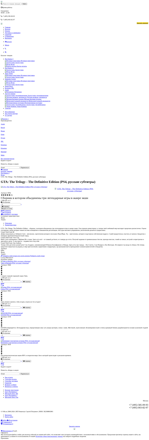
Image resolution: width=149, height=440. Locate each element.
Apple (7, 90)
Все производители (7, 159)
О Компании (9, 36)
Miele (2, 155)
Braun (3, 131)
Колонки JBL (9, 88)
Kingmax (4, 145)
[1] (2, 195)
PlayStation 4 (9, 68)
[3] (5, 195)
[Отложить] (2, 285)
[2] (4, 195)
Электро (8, 108)
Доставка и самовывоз (12, 33)
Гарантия (8, 34)
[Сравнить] (2, 283)
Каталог (7, 29)
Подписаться (25, 167)
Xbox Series (9, 73)
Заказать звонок (74, 426)
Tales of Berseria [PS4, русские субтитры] (15, 263)
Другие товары (10, 94)
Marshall (3, 152)
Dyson (3, 138)
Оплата (7, 31)
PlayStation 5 (9, 59)
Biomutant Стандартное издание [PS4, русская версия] (19, 343)
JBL (2, 141)
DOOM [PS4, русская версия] (11, 315)
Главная (7, 27)
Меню (7, 45)
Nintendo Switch (10, 79)
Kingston (4, 148)
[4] (7, 195)
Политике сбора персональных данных (49, 436)
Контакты (8, 38)
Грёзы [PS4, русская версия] (10, 289)
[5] (9, 195)
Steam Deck (9, 86)
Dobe (2, 134)
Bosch (3, 127)
